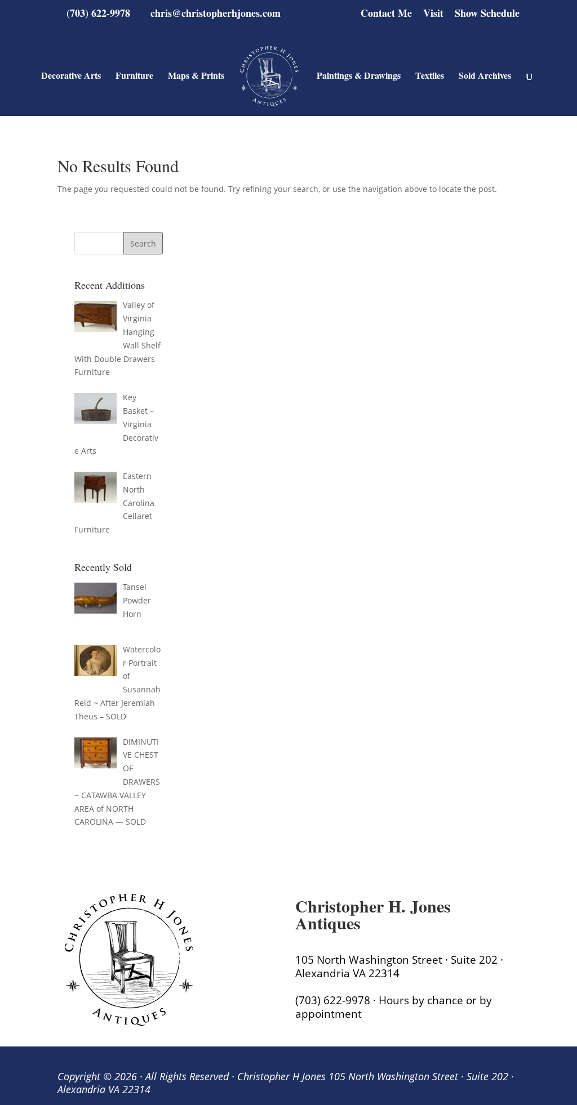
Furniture (134, 76)
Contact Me (386, 14)
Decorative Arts (71, 76)
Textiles (429, 76)
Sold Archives (485, 76)
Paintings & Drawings (359, 76)
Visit (433, 14)
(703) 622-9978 (98, 13)
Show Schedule (487, 14)
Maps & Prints (196, 76)
